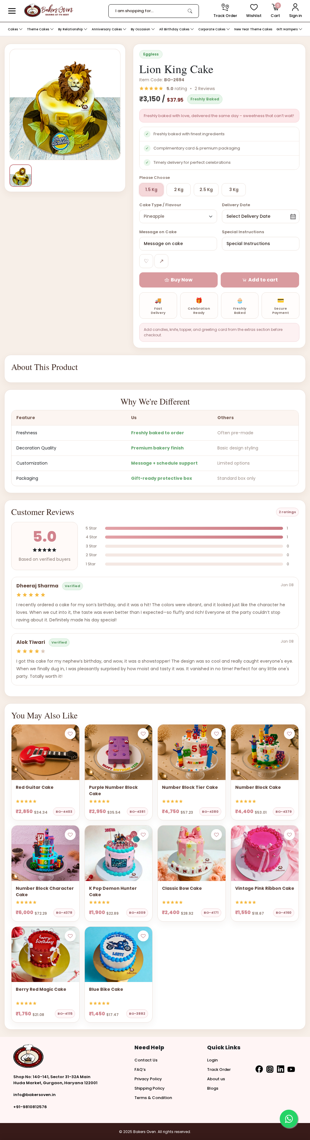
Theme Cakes (38, 29)
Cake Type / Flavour (160, 205)
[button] (12, 11)
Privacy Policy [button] (148, 1079)
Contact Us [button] (145, 1060)
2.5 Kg (206, 190)
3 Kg (234, 190)
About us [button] (216, 1079)
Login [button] (212, 1060)
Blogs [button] (212, 1088)
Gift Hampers (287, 29)
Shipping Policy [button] (149, 1088)
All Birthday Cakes (174, 29)
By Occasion (141, 29)
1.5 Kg (151, 190)
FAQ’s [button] (140, 1069)
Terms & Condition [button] (153, 1098)
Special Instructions (243, 232)
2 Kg (178, 190)
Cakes (13, 29)
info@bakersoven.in (34, 1095)
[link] (190, 11)
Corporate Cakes (212, 29)
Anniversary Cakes (107, 29)
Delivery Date (236, 205)
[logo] (48, 10)
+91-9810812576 (30, 1107)
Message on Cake (157, 232)
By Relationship (71, 29)
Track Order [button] (219, 1069)
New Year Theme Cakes (253, 29)
